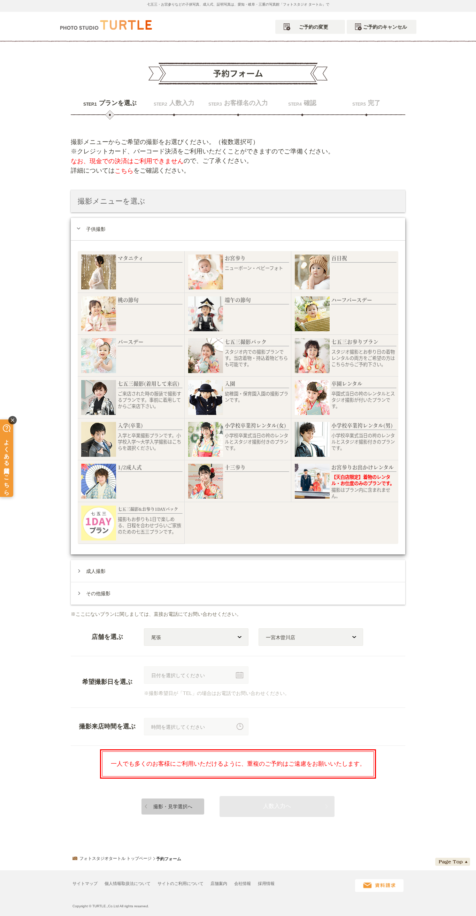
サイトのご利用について (181, 883)
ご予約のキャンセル (385, 27)
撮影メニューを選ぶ (111, 201)
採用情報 (266, 883)
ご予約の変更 (313, 27)
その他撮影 (98, 593)
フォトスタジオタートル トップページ (115, 858)
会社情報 (242, 883)
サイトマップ (85, 883)
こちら (124, 170)
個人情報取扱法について (128, 883)
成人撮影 (96, 571)
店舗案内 (218, 883)
